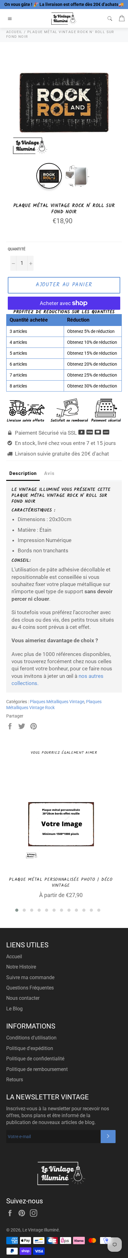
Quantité (16, 249)
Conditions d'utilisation (31, 1038)
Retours (14, 1080)
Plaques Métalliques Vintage (57, 701)
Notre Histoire (21, 967)
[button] (17, 910)
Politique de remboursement (37, 1069)
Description (23, 473)
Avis (49, 473)
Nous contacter (22, 998)
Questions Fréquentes (30, 988)
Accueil (14, 957)
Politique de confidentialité (35, 1059)
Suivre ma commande (30, 977)
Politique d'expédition (29, 1048)
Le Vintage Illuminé (40, 1229)
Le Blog (14, 1009)
